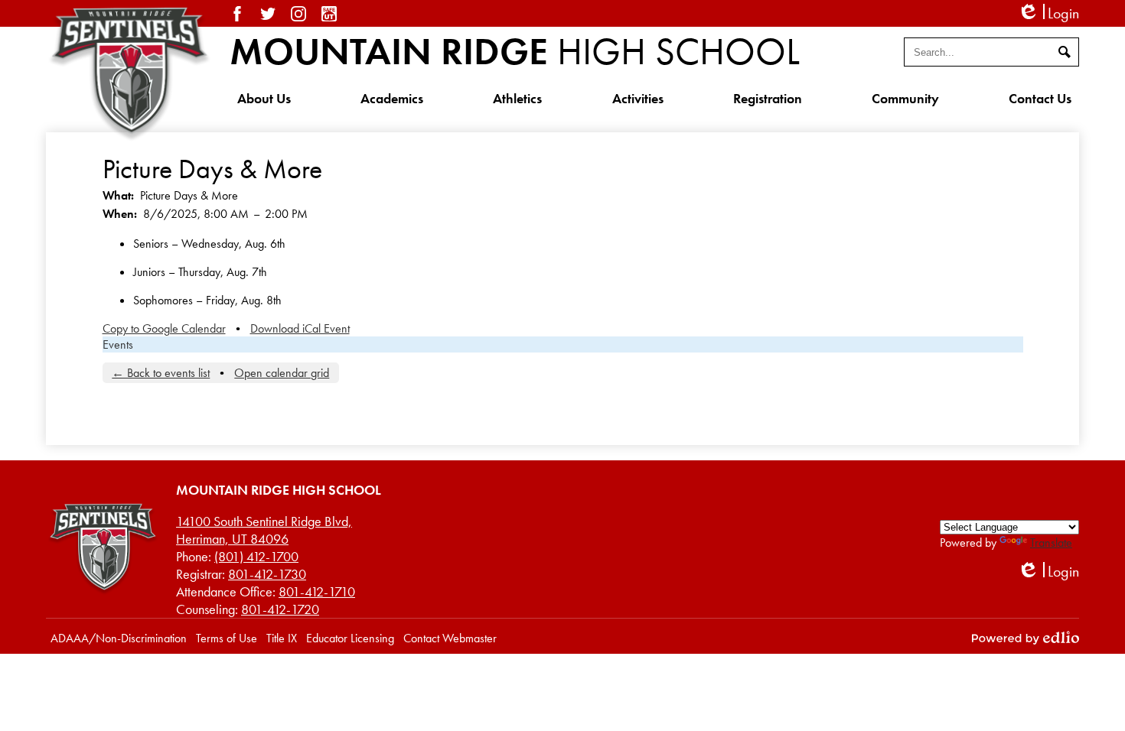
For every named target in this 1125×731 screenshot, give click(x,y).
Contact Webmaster (450, 638)
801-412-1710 (317, 591)
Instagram (298, 13)
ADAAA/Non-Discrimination (119, 638)
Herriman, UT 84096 (264, 529)
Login (1048, 13)
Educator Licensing (350, 638)
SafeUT (329, 13)
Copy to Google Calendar (164, 328)
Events (118, 344)
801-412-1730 (267, 574)
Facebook (237, 13)
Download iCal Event (300, 328)
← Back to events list (161, 373)
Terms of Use (226, 638)
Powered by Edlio (1025, 637)
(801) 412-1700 (256, 556)
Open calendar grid (281, 373)
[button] (264, 98)
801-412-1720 (280, 609)
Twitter (268, 13)
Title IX (281, 638)
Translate (1051, 542)
